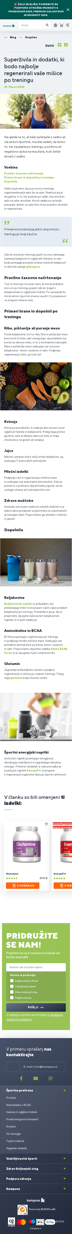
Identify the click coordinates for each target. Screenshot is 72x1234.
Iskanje (47, 25)
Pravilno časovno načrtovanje (23, 173)
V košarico (25, 885)
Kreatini (11, 1126)
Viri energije (13, 1133)
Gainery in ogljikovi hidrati (21, 1112)
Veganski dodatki (16, 1148)
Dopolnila (10, 181)
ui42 (53, 1209)
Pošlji (33, 1007)
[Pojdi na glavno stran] (9, 25)
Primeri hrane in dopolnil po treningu (29, 177)
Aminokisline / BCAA (18, 1105)
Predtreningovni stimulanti (22, 1119)
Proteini (11, 1097)
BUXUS (45, 1209)
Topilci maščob (15, 1141)
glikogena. (33, 266)
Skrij (68, 9)
